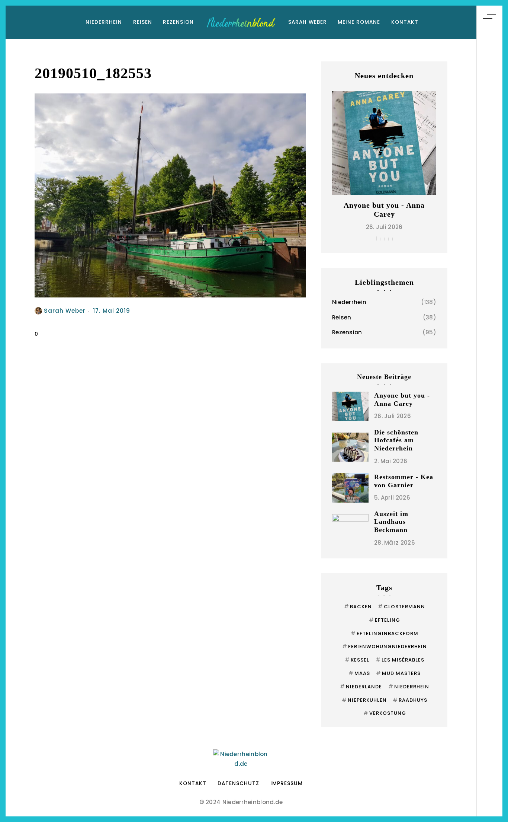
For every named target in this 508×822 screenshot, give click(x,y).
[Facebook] (489, 420)
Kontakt (404, 22)
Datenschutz (238, 783)
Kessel (357, 659)
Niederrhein (104, 22)
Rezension (178, 22)
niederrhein (408, 686)
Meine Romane (359, 22)
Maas (359, 673)
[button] (376, 238)
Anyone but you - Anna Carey (402, 399)
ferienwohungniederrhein (384, 646)
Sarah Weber (307, 22)
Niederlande (361, 686)
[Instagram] (489, 406)
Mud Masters (398, 673)
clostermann (401, 606)
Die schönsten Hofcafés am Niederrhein (396, 440)
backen (358, 606)
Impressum (286, 783)
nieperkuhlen (364, 700)
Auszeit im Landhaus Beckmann (391, 521)
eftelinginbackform (384, 633)
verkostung (384, 713)
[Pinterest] (489, 392)
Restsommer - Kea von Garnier (403, 481)
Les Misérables (400, 659)
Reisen (142, 22)
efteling (384, 620)
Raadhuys (410, 700)
